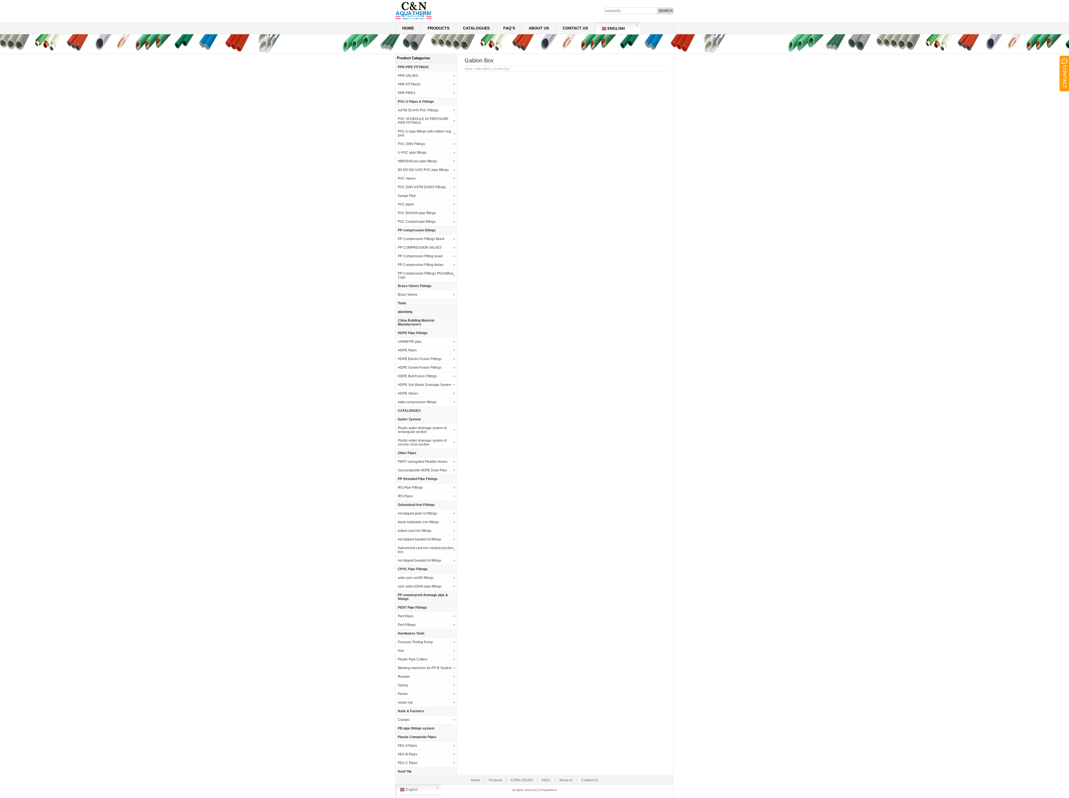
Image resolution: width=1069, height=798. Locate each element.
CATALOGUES (476, 28)
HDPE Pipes (407, 350)
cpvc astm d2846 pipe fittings (420, 586)
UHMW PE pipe (409, 342)
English (615, 28)
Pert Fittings (407, 625)
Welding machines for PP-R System (425, 668)
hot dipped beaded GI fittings (419, 560)
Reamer (404, 677)
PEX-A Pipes (407, 746)
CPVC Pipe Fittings (413, 569)
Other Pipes (407, 453)
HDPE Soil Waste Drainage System (424, 385)
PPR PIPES (406, 93)
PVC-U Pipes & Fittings (416, 102)
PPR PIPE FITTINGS (413, 67)
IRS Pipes (405, 496)
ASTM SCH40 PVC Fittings (418, 110)
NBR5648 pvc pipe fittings (417, 161)
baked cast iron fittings (414, 531)
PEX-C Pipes (408, 763)
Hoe (401, 651)
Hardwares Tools (411, 633)
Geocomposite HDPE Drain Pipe (422, 470)
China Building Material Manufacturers (416, 322)
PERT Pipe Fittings (412, 607)
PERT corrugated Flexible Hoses (422, 462)
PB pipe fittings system (416, 728)
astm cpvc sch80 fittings (415, 578)
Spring (403, 685)
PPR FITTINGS (409, 84)
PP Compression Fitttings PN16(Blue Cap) (425, 275)
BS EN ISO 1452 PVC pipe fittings (423, 170)
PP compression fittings (417, 230)
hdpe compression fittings (417, 402)
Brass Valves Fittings (414, 286)
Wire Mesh (483, 68)
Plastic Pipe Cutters (412, 659)
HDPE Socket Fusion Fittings (419, 367)
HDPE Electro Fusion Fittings (420, 359)
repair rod (405, 702)
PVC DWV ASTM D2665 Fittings (422, 187)
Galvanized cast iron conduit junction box (425, 550)
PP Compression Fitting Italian (420, 265)
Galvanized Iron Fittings (416, 505)
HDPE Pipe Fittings (413, 333)
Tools (402, 303)
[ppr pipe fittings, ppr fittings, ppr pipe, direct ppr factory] (413, 19)
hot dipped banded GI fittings (419, 539)
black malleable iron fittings (418, 522)
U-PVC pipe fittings (412, 153)
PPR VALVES (408, 76)
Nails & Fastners (411, 711)
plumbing (405, 312)
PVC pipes (406, 204)
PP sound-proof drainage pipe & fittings (423, 597)
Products (438, 28)
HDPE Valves (408, 393)
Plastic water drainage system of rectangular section (422, 430)
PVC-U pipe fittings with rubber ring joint (424, 133)
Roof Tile (405, 771)
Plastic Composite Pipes (417, 737)
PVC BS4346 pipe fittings (417, 213)
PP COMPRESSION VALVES (420, 247)
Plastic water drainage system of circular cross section (422, 442)
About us (539, 28)
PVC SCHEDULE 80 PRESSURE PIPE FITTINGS (423, 121)
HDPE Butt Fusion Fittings (417, 376)
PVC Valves (407, 178)
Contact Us (575, 28)
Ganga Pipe (407, 196)
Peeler (403, 694)
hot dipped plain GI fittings (417, 513)
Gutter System (409, 419)
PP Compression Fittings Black (421, 239)
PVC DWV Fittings (411, 144)
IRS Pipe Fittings (410, 487)
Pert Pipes (405, 616)
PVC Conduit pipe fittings (417, 222)
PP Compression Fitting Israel (420, 256)
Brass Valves (407, 295)
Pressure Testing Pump (415, 642)
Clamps (404, 720)
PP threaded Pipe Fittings (418, 479)
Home (408, 28)
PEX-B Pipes (407, 754)
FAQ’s (509, 28)
